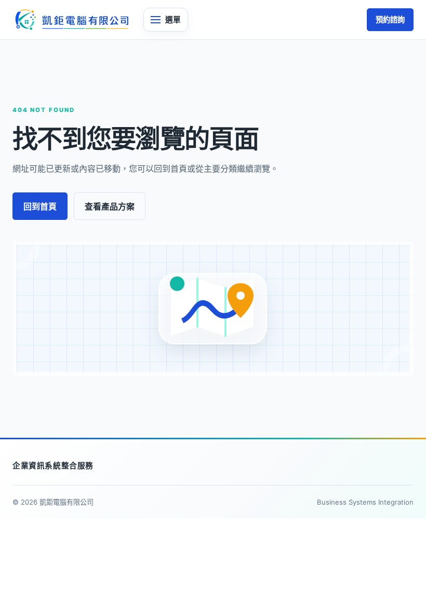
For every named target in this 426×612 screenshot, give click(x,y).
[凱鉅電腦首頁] (71, 20)
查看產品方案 (110, 206)
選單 (173, 19)
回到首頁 (40, 206)
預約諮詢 (390, 19)
